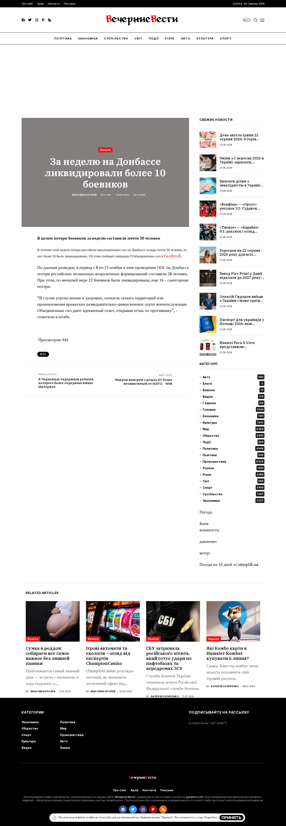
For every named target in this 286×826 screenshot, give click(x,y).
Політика (233, 455)
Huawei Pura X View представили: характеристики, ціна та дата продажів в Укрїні (241, 349)
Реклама (166, 790)
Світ (233, 481)
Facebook (172, 256)
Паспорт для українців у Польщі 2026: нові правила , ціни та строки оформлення (242, 326)
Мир (233, 429)
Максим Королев (84, 195)
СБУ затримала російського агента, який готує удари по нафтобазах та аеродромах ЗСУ (169, 658)
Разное (105, 149)
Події (233, 442)
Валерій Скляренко (165, 696)
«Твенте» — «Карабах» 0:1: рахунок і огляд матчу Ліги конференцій (242, 231)
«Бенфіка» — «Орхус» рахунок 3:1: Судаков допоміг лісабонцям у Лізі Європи (239, 210)
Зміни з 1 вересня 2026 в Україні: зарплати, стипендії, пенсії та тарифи (242, 164)
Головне (233, 409)
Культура (233, 422)
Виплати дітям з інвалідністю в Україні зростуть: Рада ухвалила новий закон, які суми (242, 187)
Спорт (233, 487)
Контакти (149, 790)
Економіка (233, 416)
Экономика (233, 500)
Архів (134, 790)
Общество (233, 435)
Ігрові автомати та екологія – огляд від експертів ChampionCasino (108, 655)
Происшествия (233, 461)
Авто (233, 377)
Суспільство (233, 494)
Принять (231, 817)
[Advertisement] (143, 76)
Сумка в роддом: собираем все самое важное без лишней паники (48, 655)
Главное (233, 403)
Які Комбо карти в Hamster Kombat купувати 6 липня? (227, 653)
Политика (233, 448)
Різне (233, 474)
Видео (233, 396)
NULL (43, 354)
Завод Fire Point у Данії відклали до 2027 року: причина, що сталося (241, 277)
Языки (65, 747)
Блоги (233, 383)
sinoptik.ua (248, 564)
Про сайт (119, 790)
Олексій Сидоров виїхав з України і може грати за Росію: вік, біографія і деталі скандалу (241, 302)
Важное (233, 390)
